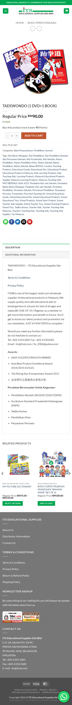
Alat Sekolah (49, 159)
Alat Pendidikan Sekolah (56, 155)
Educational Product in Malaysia (18, 173)
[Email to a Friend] (23, 222)
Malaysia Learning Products (24, 180)
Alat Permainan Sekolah (14, 159)
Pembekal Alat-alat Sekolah (43, 183)
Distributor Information (16, 536)
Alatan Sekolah (45, 162)
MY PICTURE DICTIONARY (17, 486)
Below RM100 (36, 166)
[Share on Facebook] (11, 222)
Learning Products (25, 176)
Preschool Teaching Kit (34, 193)
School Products (27, 200)
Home (20, 22)
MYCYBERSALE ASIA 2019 (16, 183)
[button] (5, 11)
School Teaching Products (56, 204)
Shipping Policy (11, 581)
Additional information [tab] (20, 254)
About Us (8, 529)
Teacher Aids (35, 207)
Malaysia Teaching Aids (50, 180)
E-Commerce (30, 700)
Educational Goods (21, 169)
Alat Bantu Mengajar (18, 155)
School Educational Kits (21, 197)
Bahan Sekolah (21, 166)
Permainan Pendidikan (43, 190)
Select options (13, 503)
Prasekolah (17, 193)
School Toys (8, 207)
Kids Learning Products (45, 173)
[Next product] (32, 28)
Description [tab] (12, 247)
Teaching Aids (42, 210)
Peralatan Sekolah (22, 190)
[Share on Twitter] (17, 222)
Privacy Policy (16, 285)
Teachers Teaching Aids (23, 210)
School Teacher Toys (33, 204)
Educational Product (57, 169)
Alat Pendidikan (36, 155)
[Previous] (3, 480)
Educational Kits (39, 169)
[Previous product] (39, 28)
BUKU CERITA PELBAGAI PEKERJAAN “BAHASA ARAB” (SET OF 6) (51, 489)
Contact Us (9, 542)
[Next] (69, 480)
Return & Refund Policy (16, 575)
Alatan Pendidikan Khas (25, 162)
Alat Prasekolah (34, 159)
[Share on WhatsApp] (5, 222)
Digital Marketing (51, 700)
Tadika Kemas (21, 207)
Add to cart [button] (46, 503)
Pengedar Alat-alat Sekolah (38, 186)
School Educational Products (46, 197)
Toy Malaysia (17, 214)
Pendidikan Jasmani (43, 150)
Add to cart (34, 135)
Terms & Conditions (19, 277)
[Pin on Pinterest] (29, 222)
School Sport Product (46, 200)
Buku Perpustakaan (42, 22)
